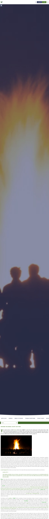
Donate (39, 2)
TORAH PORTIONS (30, 418)
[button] (1, 5)
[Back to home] (1, 2)
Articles (4, 418)
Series (11, 418)
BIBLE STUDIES (19, 418)
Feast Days (40, 418)
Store (44, 2)
